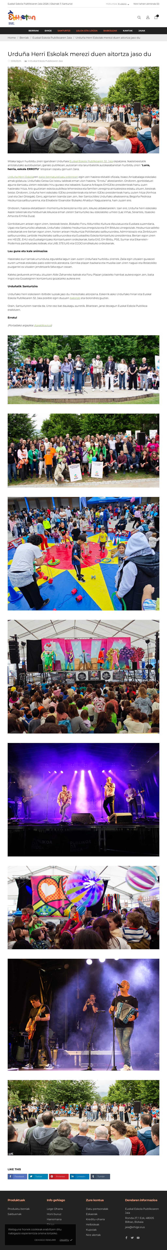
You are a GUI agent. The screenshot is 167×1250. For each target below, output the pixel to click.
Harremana (54, 1219)
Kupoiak (91, 1229)
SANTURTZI (64, 30)
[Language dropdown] (147, 18)
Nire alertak (93, 1234)
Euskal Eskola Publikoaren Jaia (46, 61)
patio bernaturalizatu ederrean (58, 176)
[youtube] (138, 1238)
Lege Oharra (55, 1208)
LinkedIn (80, 1176)
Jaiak (141, 30)
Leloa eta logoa (87, 30)
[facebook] (126, 1237)
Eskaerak (91, 1214)
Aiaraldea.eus (42, 325)
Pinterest (60, 1176)
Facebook (19, 1176)
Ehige (48, 30)
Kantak (128, 30)
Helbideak (92, 1224)
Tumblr (101, 1176)
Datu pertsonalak (97, 1208)
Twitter (38, 1176)
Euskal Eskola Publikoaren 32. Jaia (91, 161)
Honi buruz (54, 1214)
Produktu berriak (19, 1208)
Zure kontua (95, 1200)
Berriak (34, 30)
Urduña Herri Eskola (21, 176)
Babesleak (110, 30)
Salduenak (14, 1214)
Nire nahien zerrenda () (146, 3)
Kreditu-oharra (95, 1219)
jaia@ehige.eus (135, 1227)
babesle (75, 298)
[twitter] (132, 1238)
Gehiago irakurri (45, 1240)
